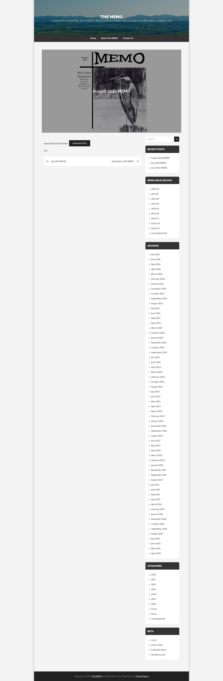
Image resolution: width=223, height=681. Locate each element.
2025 (153, 213)
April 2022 (156, 450)
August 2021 (156, 480)
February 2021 (157, 509)
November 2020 (158, 519)
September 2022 (159, 431)
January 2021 (157, 514)
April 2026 (156, 269)
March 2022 (156, 455)
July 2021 (155, 484)
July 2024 (155, 357)
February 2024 (158, 377)
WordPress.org (158, 654)
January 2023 (157, 421)
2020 (153, 189)
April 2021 (155, 499)
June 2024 (155, 362)
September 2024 (159, 352)
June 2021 (155, 489)
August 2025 (157, 303)
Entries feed (156, 645)
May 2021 (155, 494)
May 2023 (155, 401)
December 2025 (158, 288)
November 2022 (158, 426)
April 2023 (156, 406)
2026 (153, 218)
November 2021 (158, 470)
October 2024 (157, 347)
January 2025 (157, 337)
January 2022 (157, 465)
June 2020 (156, 543)
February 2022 (158, 460)
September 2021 (158, 475)
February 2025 (158, 333)
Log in (154, 640)
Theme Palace (142, 676)
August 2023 (157, 386)
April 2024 (156, 367)
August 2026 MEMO (160, 158)
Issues (154, 228)
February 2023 (158, 416)
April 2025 (156, 323)
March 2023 (156, 411)
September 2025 (159, 298)
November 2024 (158, 342)
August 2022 (157, 435)
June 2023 (155, 396)
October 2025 (157, 293)
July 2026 (155, 254)
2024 (153, 208)
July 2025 (155, 308)
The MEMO (111, 16)
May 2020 (156, 548)
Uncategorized (158, 233)
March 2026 (156, 274)
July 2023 (155, 391)
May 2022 (155, 445)
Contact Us (128, 38)
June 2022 (155, 440)
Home (93, 38)
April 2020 (156, 553)
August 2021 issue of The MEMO (56, 143)
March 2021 (156, 504)
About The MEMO (109, 38)
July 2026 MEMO (159, 163)
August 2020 (157, 533)
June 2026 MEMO (159, 167)
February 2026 (158, 279)
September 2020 (159, 529)
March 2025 (156, 328)
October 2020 (157, 524)
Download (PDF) (80, 143)
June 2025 (155, 313)
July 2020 (155, 538)
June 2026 (155, 259)
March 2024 (156, 372)
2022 (153, 199)
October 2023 (157, 382)
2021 (45, 151)
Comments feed (158, 650)
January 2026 (157, 284)
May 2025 (155, 318)
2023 (153, 203)
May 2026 (155, 264)
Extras (154, 223)
